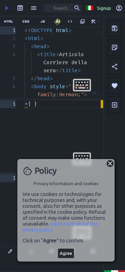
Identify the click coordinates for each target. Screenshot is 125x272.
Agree (66, 253)
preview (20, 8)
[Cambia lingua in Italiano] (89, 8)
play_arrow (6, 8)
